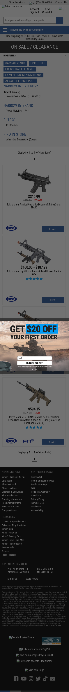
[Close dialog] (2, 323)
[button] (34, 364)
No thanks (34, 369)
